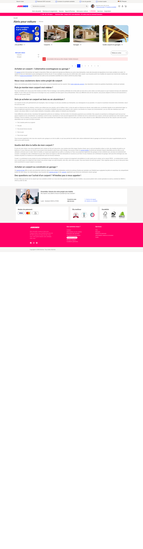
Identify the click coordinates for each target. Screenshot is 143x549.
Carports (19, 54)
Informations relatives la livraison (104, 235)
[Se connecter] (122, 6)
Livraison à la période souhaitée (66, 1)
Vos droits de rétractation (73, 235)
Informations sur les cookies (74, 231)
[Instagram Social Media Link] (34, 243)
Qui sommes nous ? (73, 226)
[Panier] (126, 6)
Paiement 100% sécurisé (43, 1)
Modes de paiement (100, 233)
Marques (97, 231)
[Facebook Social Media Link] (31, 243)
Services (98, 226)
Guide (97, 237)
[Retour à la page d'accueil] (23, 6)
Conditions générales (72, 241)
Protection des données (73, 233)
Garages (19, 57)
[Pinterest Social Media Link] (37, 243)
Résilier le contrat (72, 237)
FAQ (96, 230)
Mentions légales (71, 239)
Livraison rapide (102, 1)
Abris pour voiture (20, 52)
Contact (69, 230)
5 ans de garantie (86, 1)
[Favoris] (119, 6)
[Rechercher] (87, 6)
